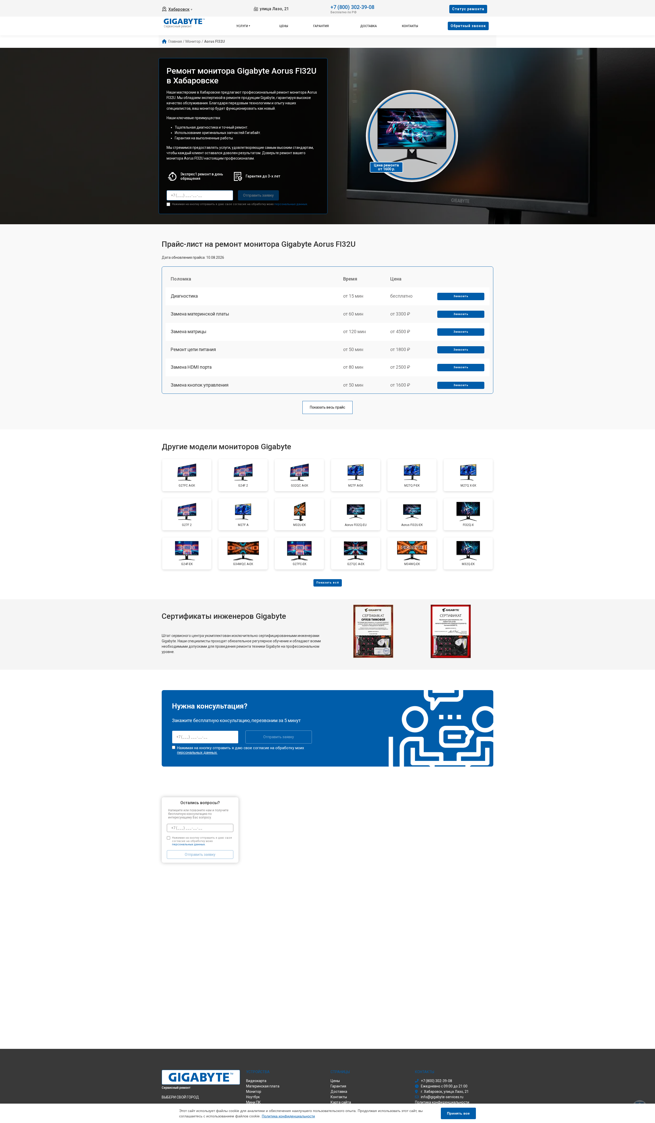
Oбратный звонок (468, 26)
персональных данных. (291, 204)
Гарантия (321, 26)
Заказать (460, 296)
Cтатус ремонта (468, 9)
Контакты (410, 26)
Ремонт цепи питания (193, 349)
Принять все (458, 1113)
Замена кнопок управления (199, 385)
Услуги (242, 26)
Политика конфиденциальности (288, 1116)
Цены (283, 26)
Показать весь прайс (327, 407)
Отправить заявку (258, 195)
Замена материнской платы (200, 314)
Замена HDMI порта (191, 367)
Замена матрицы (188, 331)
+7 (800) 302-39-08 (352, 6)
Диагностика (184, 296)
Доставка (368, 26)
